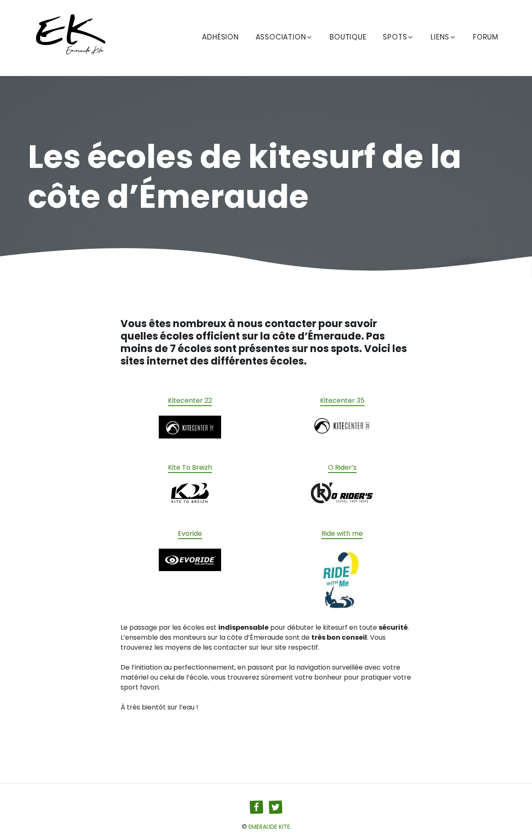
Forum (485, 37)
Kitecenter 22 (190, 400)
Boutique (348, 37)
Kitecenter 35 (342, 400)
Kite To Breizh (190, 467)
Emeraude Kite (269, 827)
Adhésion (220, 37)
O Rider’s (342, 467)
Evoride (190, 533)
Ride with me (342, 533)
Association (281, 37)
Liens (440, 37)
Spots (395, 37)
